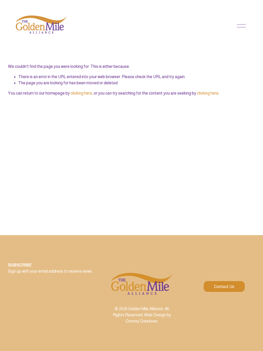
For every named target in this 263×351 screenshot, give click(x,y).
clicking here (81, 93)
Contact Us (224, 286)
